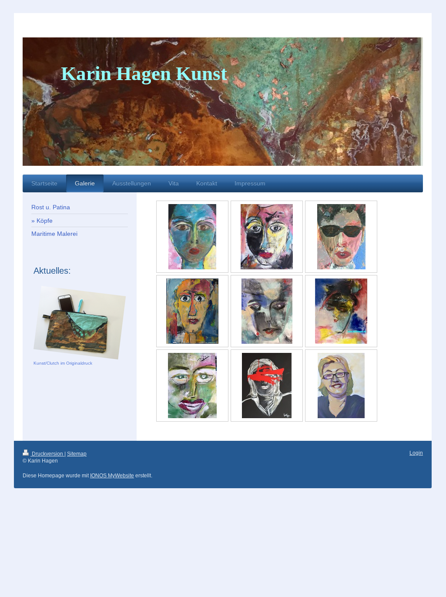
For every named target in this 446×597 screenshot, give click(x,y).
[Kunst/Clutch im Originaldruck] (80, 322)
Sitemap (77, 454)
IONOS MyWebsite (112, 476)
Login (416, 453)
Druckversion (47, 454)
